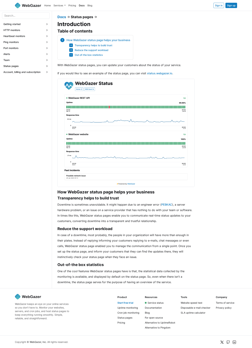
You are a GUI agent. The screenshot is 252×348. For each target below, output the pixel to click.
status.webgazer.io (159, 73)
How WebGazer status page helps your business (98, 40)
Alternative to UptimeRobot (160, 322)
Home (47, 5)
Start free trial (125, 302)
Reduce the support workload (91, 50)
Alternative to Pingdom (157, 327)
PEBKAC (166, 204)
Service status (156, 302)
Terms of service (225, 302)
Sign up (231, 5)
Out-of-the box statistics (89, 54)
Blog (89, 5)
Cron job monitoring (128, 312)
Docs (82, 5)
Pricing (72, 5)
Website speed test (191, 302)
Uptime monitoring (127, 307)
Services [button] (58, 5)
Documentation (153, 307)
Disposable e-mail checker (195, 307)
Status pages (124, 317)
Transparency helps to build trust (93, 45)
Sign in (219, 5)
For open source (154, 317)
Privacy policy (224, 307)
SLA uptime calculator (193, 312)
